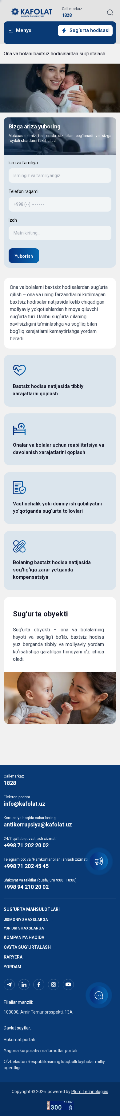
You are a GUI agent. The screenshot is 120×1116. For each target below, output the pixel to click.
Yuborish (24, 256)
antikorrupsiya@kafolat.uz (38, 824)
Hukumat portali (19, 1039)
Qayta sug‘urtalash (27, 947)
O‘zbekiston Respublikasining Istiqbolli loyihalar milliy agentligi (54, 1064)
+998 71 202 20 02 (26, 845)
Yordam (12, 966)
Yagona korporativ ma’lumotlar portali (40, 1050)
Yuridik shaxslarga (24, 928)
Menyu (23, 30)
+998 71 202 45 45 (26, 866)
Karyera (13, 957)
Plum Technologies (89, 1091)
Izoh (13, 220)
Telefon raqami (23, 191)
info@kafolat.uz (24, 803)
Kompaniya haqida (24, 937)
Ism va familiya (23, 162)
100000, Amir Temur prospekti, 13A (38, 1012)
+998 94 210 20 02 (26, 887)
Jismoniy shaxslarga (26, 920)
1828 (67, 15)
